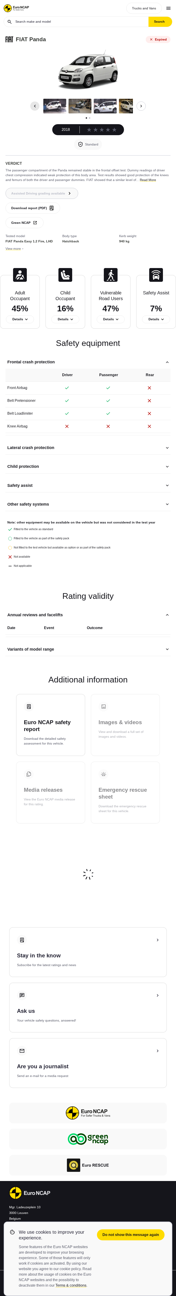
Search (159, 21)
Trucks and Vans (144, 8)
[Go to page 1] (86, 118)
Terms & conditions (70, 1285)
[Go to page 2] (89, 118)
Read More (148, 180)
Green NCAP (20, 223)
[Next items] (141, 106)
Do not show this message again (130, 1235)
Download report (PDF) (29, 208)
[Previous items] (34, 106)
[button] (54, 106)
